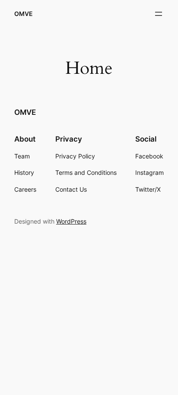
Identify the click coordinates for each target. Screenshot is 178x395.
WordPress (71, 221)
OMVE (23, 13)
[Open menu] (158, 14)
